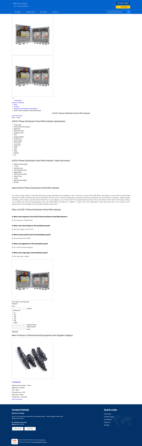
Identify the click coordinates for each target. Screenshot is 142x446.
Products (16, 106)
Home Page (18, 12)
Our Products (43, 12)
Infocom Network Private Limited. (39, 442)
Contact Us (55, 12)
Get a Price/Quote (17, 115)
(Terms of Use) (41, 440)
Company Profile (30, 12)
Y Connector (16, 382)
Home (15, 104)
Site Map (106, 425)
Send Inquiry (124, 7)
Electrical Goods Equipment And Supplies (26, 108)
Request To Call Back (18, 102)
